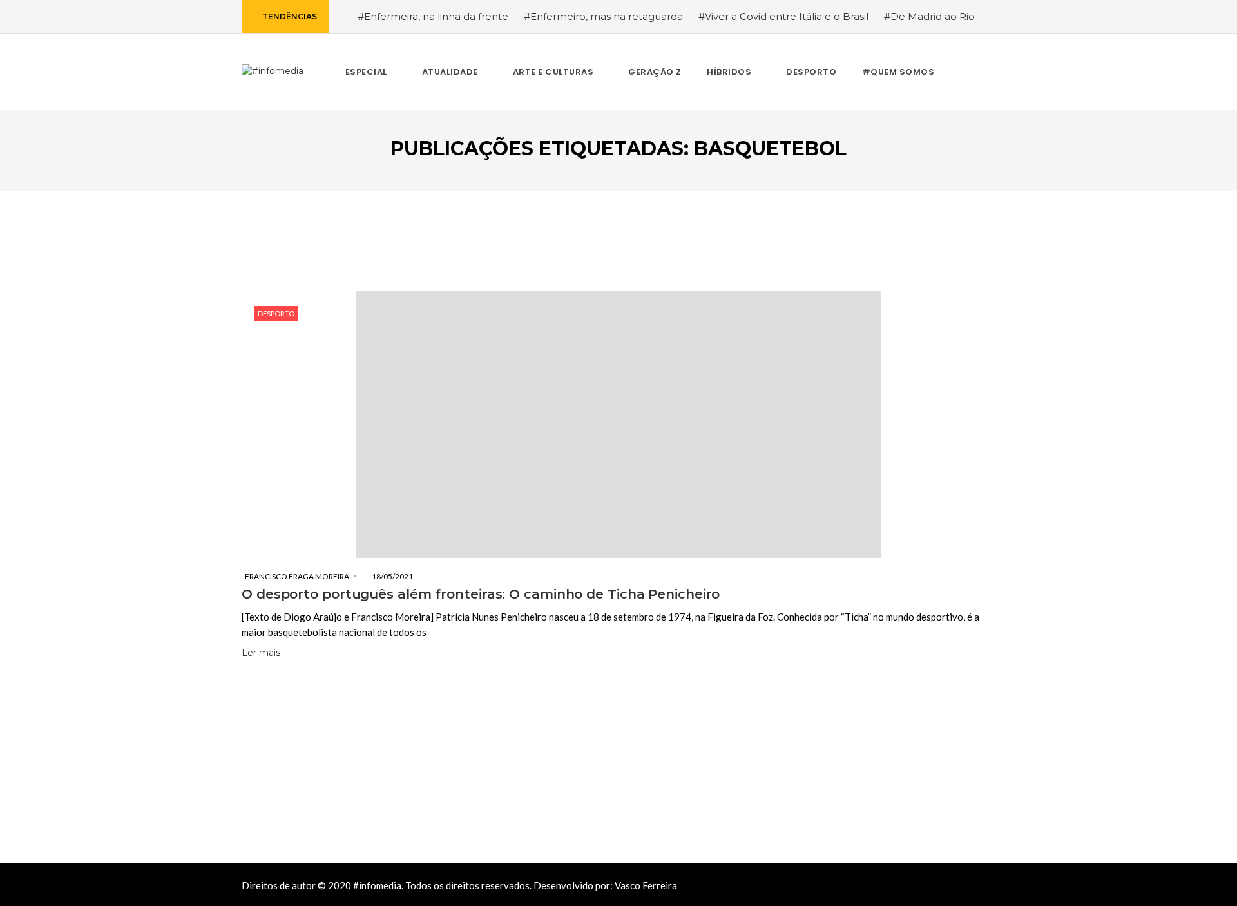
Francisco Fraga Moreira (297, 576)
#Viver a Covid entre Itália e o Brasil (783, 16)
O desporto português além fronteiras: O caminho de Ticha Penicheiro (481, 594)
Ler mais (261, 653)
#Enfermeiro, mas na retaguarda (603, 16)
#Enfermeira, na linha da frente (433, 16)
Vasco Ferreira (646, 885)
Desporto (276, 313)
